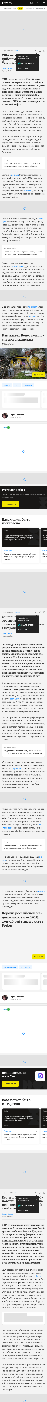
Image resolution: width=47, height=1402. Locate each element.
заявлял (32, 316)
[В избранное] (44, 51)
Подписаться (10, 504)
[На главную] (7, 3)
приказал (32, 306)
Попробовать (23, 68)
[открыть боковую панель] (38, 3)
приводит (17, 768)
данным (15, 174)
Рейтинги (30, 8)
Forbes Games (13, 8)
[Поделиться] (40, 51)
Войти (32, 3)
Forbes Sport (8, 551)
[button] (44, 3)
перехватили (17, 266)
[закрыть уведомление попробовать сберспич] (36, 57)
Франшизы (41, 8)
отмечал (28, 190)
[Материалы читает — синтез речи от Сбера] (36, 51)
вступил (41, 891)
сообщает (14, 698)
